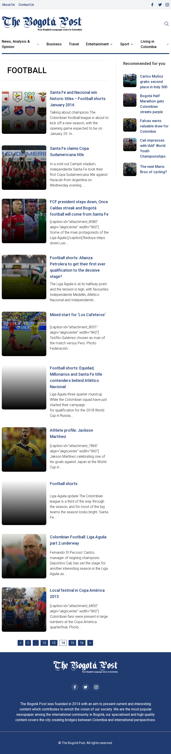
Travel (74, 44)
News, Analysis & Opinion (16, 44)
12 (44, 643)
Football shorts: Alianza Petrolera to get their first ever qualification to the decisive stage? (78, 267)
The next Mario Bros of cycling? (153, 169)
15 (72, 643)
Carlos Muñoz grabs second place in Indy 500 (153, 81)
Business (54, 44)
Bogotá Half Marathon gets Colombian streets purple (152, 104)
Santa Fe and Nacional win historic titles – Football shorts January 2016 (78, 98)
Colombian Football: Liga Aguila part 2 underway (78, 540)
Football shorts (63, 483)
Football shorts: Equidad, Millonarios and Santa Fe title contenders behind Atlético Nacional (76, 377)
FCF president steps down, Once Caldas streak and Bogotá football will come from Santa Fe (79, 208)
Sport (124, 44)
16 (81, 643)
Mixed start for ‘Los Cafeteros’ (78, 314)
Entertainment (97, 44)
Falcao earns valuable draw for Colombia (154, 126)
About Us (8, 4)
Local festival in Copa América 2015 (77, 593)
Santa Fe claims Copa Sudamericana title (69, 151)
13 (53, 643)
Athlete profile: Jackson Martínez (71, 433)
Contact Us (26, 4)
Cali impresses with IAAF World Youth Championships (153, 148)
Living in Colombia (149, 44)
